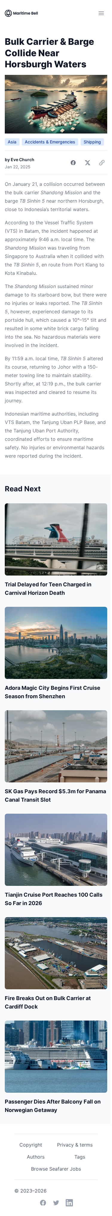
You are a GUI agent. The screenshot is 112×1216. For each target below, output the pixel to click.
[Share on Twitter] (87, 162)
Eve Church (22, 159)
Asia (12, 141)
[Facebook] (43, 1202)
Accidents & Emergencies (50, 141)
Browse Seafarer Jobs (56, 1169)
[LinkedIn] (69, 1202)
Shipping (92, 141)
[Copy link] (101, 162)
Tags (79, 1157)
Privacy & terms (75, 1145)
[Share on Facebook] (73, 162)
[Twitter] (56, 1202)
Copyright (30, 1145)
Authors (36, 1157)
